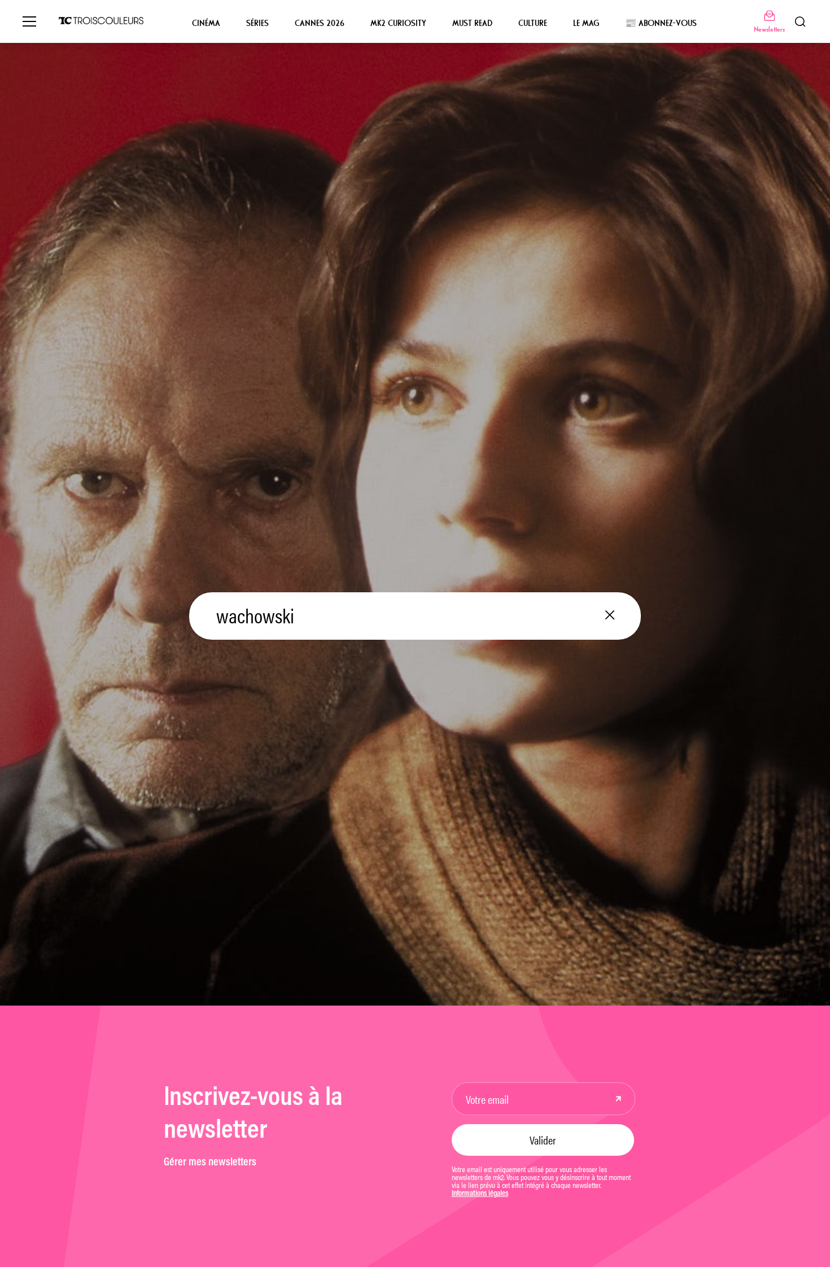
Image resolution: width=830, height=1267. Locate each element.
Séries (257, 23)
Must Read (472, 23)
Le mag (586, 23)
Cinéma (206, 23)
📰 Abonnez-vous (661, 23)
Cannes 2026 (319, 23)
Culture (532, 23)
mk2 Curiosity (398, 23)
